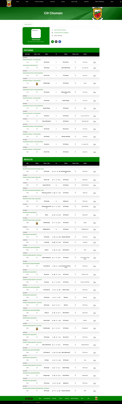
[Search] (120, 1)
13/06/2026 (25, 240)
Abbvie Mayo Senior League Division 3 (30, 212)
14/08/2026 (25, 147)
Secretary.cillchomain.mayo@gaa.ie (61, 32)
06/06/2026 (25, 103)
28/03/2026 (25, 386)
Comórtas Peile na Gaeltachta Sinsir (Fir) (30, 65)
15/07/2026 (25, 204)
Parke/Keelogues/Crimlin (66, 92)
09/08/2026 (25, 188)
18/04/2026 (25, 378)
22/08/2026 (25, 166)
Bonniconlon (66, 62)
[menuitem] (18, 1)
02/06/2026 (25, 277)
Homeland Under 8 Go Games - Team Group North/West (33, 73)
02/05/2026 (25, 57)
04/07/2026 (25, 124)
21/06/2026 (25, 232)
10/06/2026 (25, 253)
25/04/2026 (25, 355)
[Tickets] (26, 399)
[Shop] (29, 399)
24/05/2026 (25, 285)
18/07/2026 (25, 139)
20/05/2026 (25, 300)
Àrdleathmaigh (46, 83)
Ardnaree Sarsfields (66, 136)
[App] (32, 399)
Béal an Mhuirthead (66, 67)
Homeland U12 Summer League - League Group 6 (32, 177)
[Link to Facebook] (59, 41)
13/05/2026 (25, 323)
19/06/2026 (25, 111)
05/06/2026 (25, 95)
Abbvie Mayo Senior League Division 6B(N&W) (31, 247)
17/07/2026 (25, 131)
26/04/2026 (25, 347)
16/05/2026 (25, 78)
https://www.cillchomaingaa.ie (60, 30)
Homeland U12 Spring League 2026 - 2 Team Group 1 (32, 255)
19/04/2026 (25, 370)
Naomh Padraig (66, 100)
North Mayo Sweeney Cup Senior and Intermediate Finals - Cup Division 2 (36, 388)
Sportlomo (38, 402)
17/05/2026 (25, 308)
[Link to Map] (56, 41)
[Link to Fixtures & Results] (52, 41)
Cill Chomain (46, 62)
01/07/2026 (25, 218)
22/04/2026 (25, 363)
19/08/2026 (25, 175)
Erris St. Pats (46, 75)
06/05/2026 (25, 340)
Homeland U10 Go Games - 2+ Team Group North (32, 59)
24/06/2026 (25, 227)
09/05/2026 (25, 70)
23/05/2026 (25, 87)
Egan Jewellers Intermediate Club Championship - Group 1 (33, 168)
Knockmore (46, 115)
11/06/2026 (25, 245)
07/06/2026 (25, 261)
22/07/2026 (25, 196)
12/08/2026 (25, 182)
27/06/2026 (25, 118)
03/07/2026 (25, 210)
